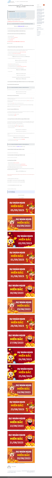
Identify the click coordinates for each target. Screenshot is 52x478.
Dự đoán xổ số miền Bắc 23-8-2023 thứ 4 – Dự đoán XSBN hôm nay (15, 413)
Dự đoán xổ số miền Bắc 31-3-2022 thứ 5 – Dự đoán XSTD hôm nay (20, 87)
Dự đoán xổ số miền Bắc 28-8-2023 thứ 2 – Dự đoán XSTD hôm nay (15, 330)
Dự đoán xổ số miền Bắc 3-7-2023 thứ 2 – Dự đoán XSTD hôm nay (18, 17)
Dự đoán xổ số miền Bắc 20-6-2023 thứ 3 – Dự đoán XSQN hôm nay (20, 144)
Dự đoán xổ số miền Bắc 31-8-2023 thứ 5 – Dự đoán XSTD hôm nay (15, 280)
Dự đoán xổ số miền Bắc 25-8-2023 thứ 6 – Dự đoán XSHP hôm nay (15, 380)
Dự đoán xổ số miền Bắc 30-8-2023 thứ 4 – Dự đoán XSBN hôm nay (15, 297)
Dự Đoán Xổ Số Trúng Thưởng (24, 1)
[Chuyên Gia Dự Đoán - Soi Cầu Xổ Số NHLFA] (11, 1)
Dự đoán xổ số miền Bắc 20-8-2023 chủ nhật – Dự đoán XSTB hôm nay (16, 463)
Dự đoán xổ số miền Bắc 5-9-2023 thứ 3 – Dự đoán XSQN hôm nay (15, 214)
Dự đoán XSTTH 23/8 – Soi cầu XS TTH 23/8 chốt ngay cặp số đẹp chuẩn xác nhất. (41, 16)
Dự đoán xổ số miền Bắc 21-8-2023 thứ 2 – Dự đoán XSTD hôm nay (15, 446)
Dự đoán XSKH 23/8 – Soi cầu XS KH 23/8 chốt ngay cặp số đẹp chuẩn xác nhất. (40, 10)
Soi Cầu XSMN (39, 32)
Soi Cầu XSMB (21, 4)
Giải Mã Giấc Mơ (39, 27)
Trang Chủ (18, 1)
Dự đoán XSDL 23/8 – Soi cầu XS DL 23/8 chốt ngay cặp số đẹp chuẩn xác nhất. (40, 19)
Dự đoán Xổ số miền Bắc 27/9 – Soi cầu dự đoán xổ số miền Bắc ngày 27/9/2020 (22, 23)
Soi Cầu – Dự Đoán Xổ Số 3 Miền (40, 29)
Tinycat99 (38, 35)
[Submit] (44, 5)
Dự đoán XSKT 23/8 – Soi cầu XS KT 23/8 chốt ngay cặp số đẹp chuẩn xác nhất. (40, 13)
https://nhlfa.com (12, 191)
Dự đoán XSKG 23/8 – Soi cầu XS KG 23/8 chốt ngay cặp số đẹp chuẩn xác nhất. (40, 22)
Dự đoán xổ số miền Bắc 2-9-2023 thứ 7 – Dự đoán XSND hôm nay (15, 247)
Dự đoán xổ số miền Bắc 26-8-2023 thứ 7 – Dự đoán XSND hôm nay (15, 363)
